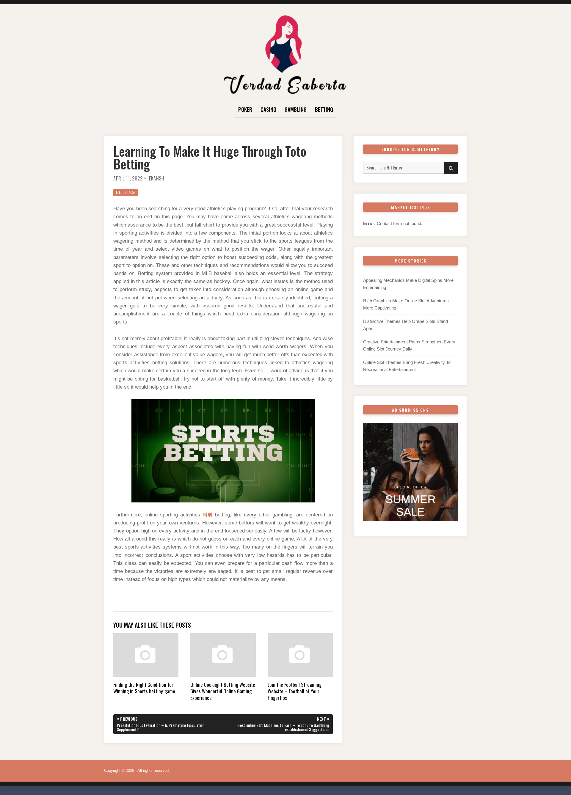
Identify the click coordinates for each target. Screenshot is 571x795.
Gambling (296, 109)
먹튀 (208, 515)
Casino (268, 109)
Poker (245, 109)
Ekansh (156, 178)
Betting (324, 109)
